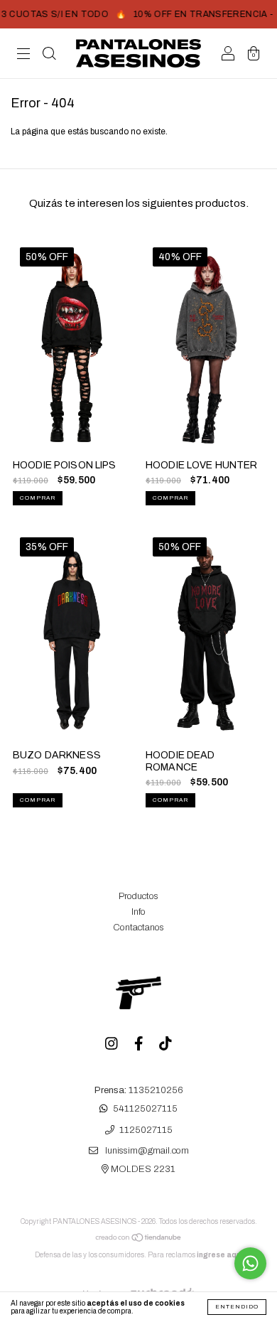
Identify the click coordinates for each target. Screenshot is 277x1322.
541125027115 (145, 1109)
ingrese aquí (220, 1255)
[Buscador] (49, 55)
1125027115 (146, 1130)
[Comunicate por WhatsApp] (250, 1263)
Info (138, 912)
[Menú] (23, 55)
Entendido (237, 1307)
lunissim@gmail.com (147, 1151)
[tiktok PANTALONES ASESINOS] (165, 1045)
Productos (138, 896)
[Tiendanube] (138, 1240)
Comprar (37, 498)
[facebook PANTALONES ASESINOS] (140, 1045)
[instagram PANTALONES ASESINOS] (112, 1045)
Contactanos (138, 928)
